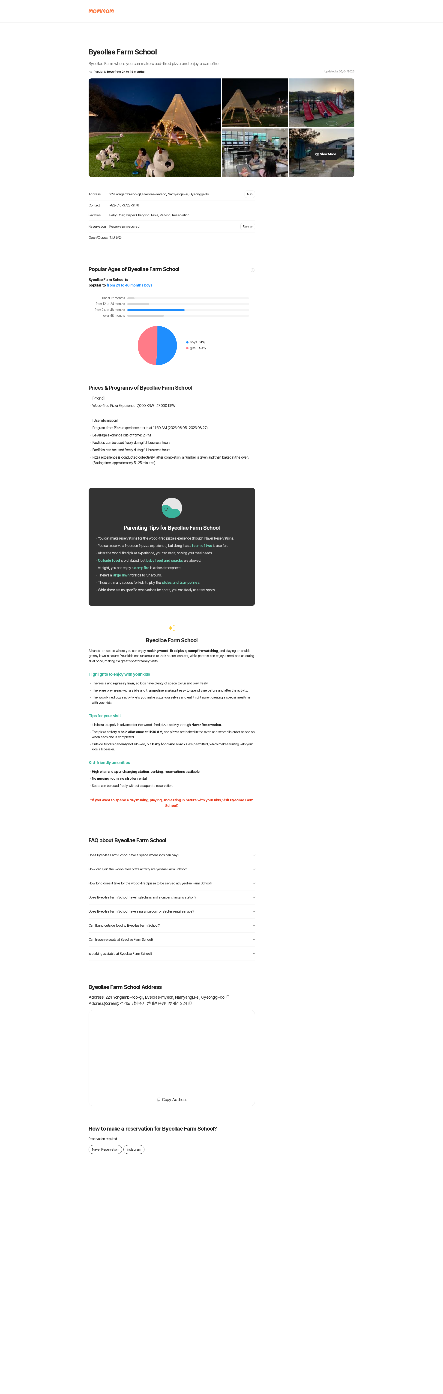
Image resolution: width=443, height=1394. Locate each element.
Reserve (247, 226)
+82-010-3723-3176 (124, 205)
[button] (252, 271)
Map (249, 194)
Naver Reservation (105, 1149)
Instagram (134, 1149)
